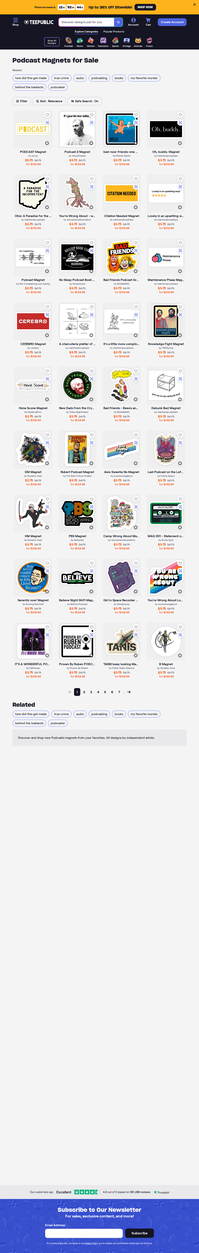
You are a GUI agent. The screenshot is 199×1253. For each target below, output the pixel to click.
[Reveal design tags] (47, 143)
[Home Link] (38, 22)
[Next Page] (129, 692)
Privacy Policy (91, 1243)
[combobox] (86, 22)
